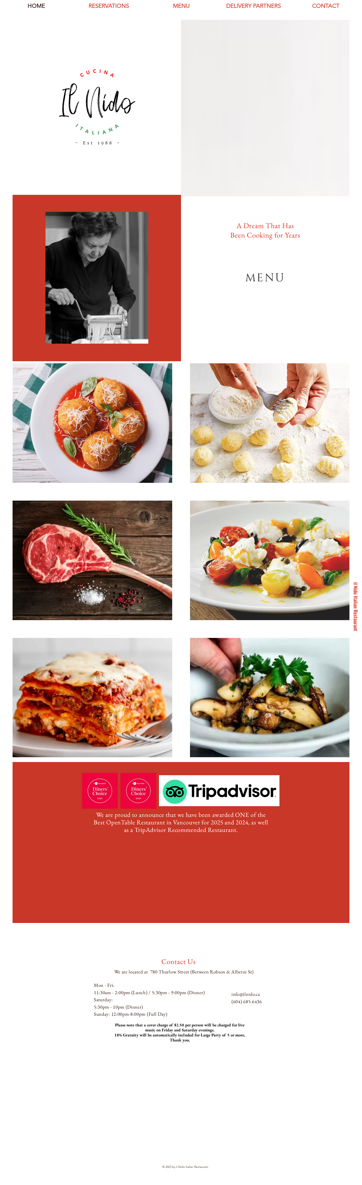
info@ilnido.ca (245, 994)
